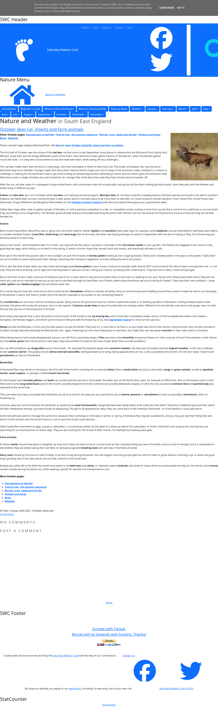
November (78, 114)
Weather (136, 108)
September (44, 114)
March (182, 108)
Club (94, 27)
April (194, 108)
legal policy (75, 688)
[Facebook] (161, 38)
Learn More (166, 7)
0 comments (7, 514)
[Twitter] (161, 62)
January (151, 108)
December (96, 114)
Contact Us (128, 655)
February (167, 108)
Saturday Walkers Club (62, 50)
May (205, 108)
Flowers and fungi (149, 134)
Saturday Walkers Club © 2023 (176, 688)
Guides (119, 27)
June (4, 114)
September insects (120, 319)
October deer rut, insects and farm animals (41, 129)
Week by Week (119, 108)
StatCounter (109, 704)
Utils (129, 27)
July (15, 114)
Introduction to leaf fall (40, 134)
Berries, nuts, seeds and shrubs (23, 490)
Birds (8, 497)
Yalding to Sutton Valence (86, 202)
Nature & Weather (55, 94)
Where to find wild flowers (59, 108)
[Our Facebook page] (145, 670)
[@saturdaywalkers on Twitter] (191, 670)
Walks (85, 27)
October (61, 114)
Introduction (9, 108)
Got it (181, 7)
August (28, 114)
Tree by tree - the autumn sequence (25, 487)
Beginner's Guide (30, 108)
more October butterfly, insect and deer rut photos (94, 145)
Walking (106, 27)
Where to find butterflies (92, 108)
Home (109, 602)
